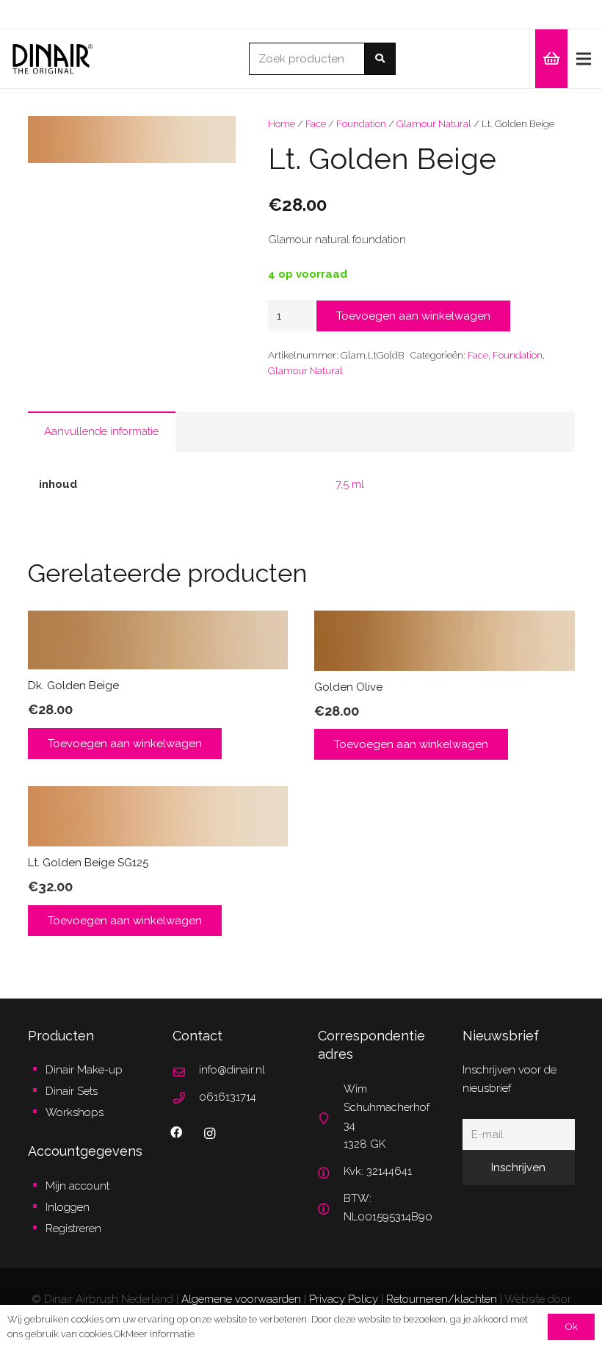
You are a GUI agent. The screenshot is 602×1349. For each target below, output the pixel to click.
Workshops (75, 1112)
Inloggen (68, 1207)
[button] (214, 138)
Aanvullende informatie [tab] (101, 431)
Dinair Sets (72, 1091)
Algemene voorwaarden (241, 1299)
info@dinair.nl (232, 1069)
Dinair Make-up (84, 1069)
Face (315, 123)
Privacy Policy (343, 1299)
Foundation (361, 123)
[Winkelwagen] (551, 58)
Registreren (73, 1228)
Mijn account (77, 1185)
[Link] (52, 59)
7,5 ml (350, 484)
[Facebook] (176, 1132)
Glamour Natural (433, 123)
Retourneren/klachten (441, 1299)
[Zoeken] (380, 59)
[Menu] (583, 58)
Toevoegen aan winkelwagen (413, 316)
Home (281, 123)
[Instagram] (209, 1133)
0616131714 (227, 1097)
